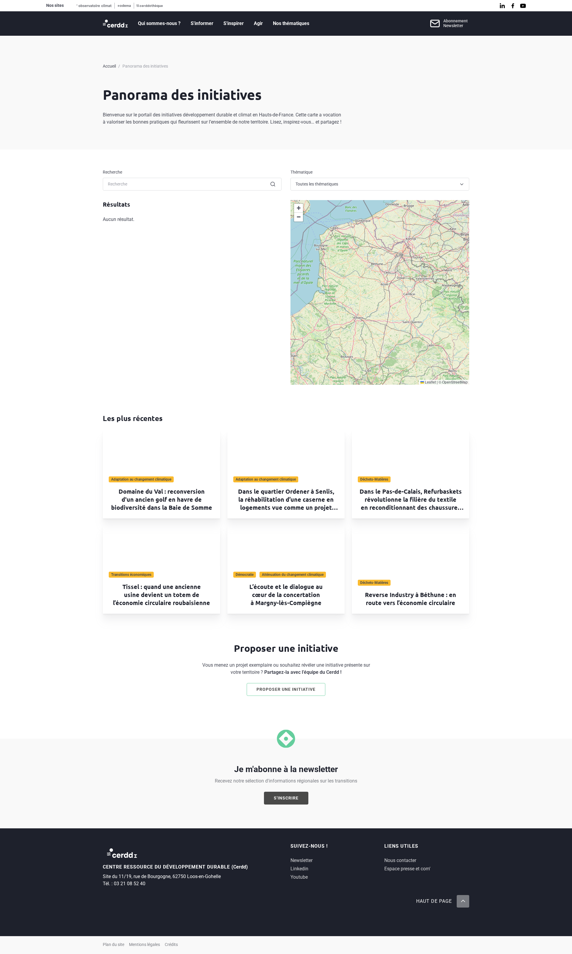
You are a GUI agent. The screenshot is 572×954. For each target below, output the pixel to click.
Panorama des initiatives (145, 66)
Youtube (299, 877)
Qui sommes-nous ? (159, 23)
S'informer (202, 23)
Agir (258, 23)
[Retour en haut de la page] (463, 901)
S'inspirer (233, 23)
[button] (298, 208)
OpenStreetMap (455, 381)
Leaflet (430, 381)
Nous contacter (400, 860)
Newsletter (301, 860)
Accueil (109, 66)
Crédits (171, 944)
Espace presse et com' (407, 869)
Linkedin (299, 869)
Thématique (301, 172)
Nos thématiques (291, 23)
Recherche (112, 172)
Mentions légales (144, 944)
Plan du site (113, 944)
